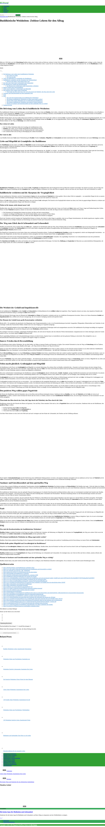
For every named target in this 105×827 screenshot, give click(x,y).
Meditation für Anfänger (9, 762)
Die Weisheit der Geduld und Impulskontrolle (15, 84)
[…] (1, 818)
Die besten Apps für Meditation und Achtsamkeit (16, 812)
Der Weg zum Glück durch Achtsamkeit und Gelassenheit (18, 83)
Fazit (4, 94)
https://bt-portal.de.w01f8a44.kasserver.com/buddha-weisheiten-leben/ (21, 606)
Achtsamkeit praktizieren (9, 753)
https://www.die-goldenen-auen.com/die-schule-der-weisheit (18, 590)
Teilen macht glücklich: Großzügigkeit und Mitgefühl (17, 89)
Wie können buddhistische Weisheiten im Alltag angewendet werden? (25, 99)
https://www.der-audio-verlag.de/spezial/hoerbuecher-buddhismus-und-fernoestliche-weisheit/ (27, 569)
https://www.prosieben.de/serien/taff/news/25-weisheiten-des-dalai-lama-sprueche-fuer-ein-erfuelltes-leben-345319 (32, 598)
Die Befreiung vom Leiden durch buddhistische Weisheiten (18, 74)
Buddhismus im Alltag (9, 756)
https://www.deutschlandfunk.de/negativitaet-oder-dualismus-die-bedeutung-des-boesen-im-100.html (29, 597)
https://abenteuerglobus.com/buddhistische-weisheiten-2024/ (18, 567)
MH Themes (33, 825)
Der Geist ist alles (11, 77)
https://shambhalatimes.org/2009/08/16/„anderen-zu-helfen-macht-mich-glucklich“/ (24, 595)
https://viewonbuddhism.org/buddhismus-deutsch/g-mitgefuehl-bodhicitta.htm (23, 594)
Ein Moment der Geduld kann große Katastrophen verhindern (22, 86)
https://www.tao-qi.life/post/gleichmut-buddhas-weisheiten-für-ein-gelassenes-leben (24, 579)
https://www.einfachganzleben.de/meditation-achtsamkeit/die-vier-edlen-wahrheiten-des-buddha (28, 604)
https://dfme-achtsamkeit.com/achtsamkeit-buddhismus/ (17, 584)
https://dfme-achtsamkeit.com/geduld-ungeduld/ (15, 585)
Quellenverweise (7, 105)
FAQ (4, 96)
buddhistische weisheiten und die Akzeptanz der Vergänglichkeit (20, 80)
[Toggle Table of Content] (1, 71)
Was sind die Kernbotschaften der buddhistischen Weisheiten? (23, 97)
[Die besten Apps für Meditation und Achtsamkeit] (13, 807)
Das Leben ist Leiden (12, 75)
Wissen (5, 9)
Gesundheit (6, 6)
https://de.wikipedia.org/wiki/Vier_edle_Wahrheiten (16, 570)
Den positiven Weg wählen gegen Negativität (15, 90)
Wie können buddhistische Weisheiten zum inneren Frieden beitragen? (25, 102)
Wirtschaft (6, 10)
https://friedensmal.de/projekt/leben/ (12, 591)
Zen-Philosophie (7, 765)
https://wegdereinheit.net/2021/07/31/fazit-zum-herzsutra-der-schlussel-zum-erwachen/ (25, 603)
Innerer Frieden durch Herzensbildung (13, 87)
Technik (5, 12)
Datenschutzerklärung (9, 822)
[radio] (54, 614)
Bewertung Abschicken (6, 623)
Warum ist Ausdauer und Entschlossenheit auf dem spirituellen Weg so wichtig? (27, 103)
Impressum (6, 820)
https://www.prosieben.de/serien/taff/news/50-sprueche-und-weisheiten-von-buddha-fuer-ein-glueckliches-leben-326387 (34, 582)
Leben (5, 7)
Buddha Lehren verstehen (10, 755)
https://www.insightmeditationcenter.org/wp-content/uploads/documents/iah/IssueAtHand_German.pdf (29, 601)
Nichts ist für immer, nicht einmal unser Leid (18, 81)
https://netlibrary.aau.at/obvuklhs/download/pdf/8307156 (17, 587)
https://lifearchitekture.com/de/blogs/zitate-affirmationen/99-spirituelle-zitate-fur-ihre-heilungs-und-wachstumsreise (32, 600)
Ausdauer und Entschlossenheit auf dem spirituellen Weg (18, 93)
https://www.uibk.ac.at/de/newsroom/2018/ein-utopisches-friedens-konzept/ (22, 588)
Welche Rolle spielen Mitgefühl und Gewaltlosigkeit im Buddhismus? (25, 100)
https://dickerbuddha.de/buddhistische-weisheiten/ (16, 573)
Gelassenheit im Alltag (9, 759)
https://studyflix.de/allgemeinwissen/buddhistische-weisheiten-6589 (20, 575)
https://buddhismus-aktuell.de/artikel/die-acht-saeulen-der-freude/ (20, 576)
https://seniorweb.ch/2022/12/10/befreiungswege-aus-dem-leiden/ (20, 572)
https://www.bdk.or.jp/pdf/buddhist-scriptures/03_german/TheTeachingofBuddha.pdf (25, 581)
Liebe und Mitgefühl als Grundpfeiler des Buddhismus (17, 78)
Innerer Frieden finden (9, 761)
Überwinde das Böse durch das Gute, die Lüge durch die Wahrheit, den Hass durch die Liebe (31, 91)
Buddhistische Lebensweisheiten (11, 758)
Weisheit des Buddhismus (10, 764)
